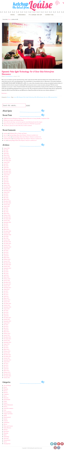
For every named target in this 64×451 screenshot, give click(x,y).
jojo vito (6, 135)
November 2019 (7, 243)
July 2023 (6, 194)
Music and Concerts (8, 426)
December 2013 (7, 354)
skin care (46, 97)
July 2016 (6, 310)
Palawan (6, 429)
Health (5, 415)
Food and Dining (7, 412)
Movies (5, 424)
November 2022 (7, 203)
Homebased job (7, 417)
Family (5, 401)
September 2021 (7, 222)
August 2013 (7, 361)
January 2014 (7, 353)
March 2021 (6, 229)
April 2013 (6, 368)
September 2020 (7, 234)
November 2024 (7, 171)
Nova (5, 140)
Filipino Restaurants (8, 405)
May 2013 (6, 367)
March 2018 (6, 277)
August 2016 (7, 308)
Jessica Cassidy (7, 137)
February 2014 (7, 351)
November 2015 (7, 317)
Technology (6, 436)
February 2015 (7, 333)
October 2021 (7, 220)
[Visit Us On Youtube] (55, 449)
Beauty (8, 97)
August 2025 (7, 162)
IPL (35, 97)
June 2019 (6, 252)
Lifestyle (6, 420)
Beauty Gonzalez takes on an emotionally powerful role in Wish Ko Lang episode (22, 123)
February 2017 (7, 300)
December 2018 (7, 263)
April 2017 (6, 296)
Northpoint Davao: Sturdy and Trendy (18, 133)
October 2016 (7, 305)
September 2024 (7, 173)
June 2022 (6, 210)
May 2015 (6, 328)
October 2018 (7, 266)
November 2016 (7, 303)
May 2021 (6, 227)
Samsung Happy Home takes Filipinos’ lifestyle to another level (23, 135)
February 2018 (7, 278)
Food (5, 410)
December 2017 (7, 282)
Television (6, 438)
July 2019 (6, 250)
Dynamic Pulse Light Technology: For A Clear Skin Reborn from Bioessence (28, 72)
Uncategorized (7, 443)
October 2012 (7, 377)
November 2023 (7, 187)
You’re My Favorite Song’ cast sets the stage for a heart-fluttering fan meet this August (23, 122)
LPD (38, 97)
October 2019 (7, 245)
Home (9, 19)
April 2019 (6, 256)
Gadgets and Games (8, 413)
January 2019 (7, 261)
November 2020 (7, 231)
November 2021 (7, 218)
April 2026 (6, 153)
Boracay (6, 390)
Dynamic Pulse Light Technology (26, 97)
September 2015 (7, 321)
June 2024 (6, 178)
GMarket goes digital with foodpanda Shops (14, 120)
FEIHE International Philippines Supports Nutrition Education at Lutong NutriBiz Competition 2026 (26, 118)
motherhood (6, 422)
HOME (12, 15)
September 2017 (7, 287)
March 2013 (6, 370)
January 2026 (7, 157)
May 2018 (6, 273)
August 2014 (7, 344)
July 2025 (6, 164)
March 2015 (6, 331)
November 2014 (7, 338)
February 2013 (7, 372)
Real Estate (6, 431)
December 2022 (7, 201)
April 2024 (6, 181)
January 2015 (7, 335)
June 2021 (6, 226)
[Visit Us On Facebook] (55, 445)
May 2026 (6, 151)
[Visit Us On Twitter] (52, 445)
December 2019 (7, 241)
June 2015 (6, 326)
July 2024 (6, 176)
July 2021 (6, 224)
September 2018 (7, 268)
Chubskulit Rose (7, 138)
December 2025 (7, 158)
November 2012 (7, 376)
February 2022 (7, 215)
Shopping (6, 433)
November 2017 (7, 284)
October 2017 (7, 286)
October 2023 (7, 188)
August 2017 (7, 289)
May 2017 (6, 294)
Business (6, 392)
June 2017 (6, 293)
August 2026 (7, 148)
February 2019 (7, 259)
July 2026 (6, 150)
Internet (5, 419)
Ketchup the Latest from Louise (32, 6)
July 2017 (6, 291)
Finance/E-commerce (8, 408)
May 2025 (6, 166)
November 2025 (7, 160)
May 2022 (6, 211)
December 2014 (7, 337)
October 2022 (7, 204)
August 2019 (7, 248)
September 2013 (7, 360)
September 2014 (7, 342)
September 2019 (7, 247)
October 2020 (7, 233)
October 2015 (7, 319)
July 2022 (6, 208)
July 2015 (6, 324)
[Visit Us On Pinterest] (62, 445)
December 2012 (7, 374)
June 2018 (6, 271)
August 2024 (7, 174)
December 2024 (7, 169)
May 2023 (6, 197)
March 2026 (6, 155)
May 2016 (6, 314)
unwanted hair (54, 97)
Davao (5, 396)
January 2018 (7, 280)
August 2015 (7, 323)
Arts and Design (7, 385)
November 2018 (7, 264)
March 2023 (6, 199)
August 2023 (7, 192)
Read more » (4, 93)
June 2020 (6, 236)
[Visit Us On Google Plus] (58, 445)
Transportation (7, 440)
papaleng (6, 133)
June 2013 (6, 365)
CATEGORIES (22, 15)
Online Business (7, 427)
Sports (5, 435)
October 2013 (7, 358)
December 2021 (7, 217)
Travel (5, 442)
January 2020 (7, 240)
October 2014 (7, 340)
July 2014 (6, 346)
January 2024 (7, 185)
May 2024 (6, 180)
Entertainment (7, 399)
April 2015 (6, 330)
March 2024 (6, 183)
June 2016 (6, 312)
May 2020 (6, 238)
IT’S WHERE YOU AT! (35, 15)
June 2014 (6, 347)
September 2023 (7, 190)
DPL (18, 97)
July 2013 (6, 363)
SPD (49, 97)
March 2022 (6, 213)
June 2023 (6, 196)
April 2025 (6, 167)
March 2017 (6, 298)
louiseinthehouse (9, 76)
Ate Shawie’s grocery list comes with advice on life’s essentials (18, 125)
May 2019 (6, 254)
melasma (41, 97)
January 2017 (7, 301)
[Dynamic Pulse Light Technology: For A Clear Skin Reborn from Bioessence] (32, 45)
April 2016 (6, 316)
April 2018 (6, 275)
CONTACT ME (49, 15)
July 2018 (6, 270)
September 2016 (7, 307)
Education (6, 397)
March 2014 (6, 349)
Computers (6, 394)
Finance (5, 406)
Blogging (6, 389)
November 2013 (7, 356)
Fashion (5, 403)
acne (15, 97)
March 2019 (6, 257)
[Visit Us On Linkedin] (58, 449)
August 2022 (7, 206)
